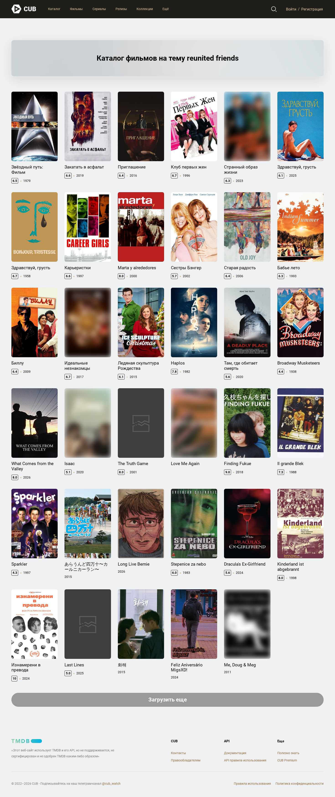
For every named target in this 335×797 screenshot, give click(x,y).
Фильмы (76, 9)
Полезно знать (288, 753)
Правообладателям (185, 760)
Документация (235, 753)
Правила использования (252, 783)
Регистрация (312, 9)
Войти (291, 9)
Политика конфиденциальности (300, 783)
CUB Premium (287, 760)
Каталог (54, 9)
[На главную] (23, 9)
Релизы (121, 9)
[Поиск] (274, 9)
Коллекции (145, 9)
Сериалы (99, 9)
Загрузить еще (167, 699)
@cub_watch (111, 783)
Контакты (178, 753)
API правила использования (245, 760)
